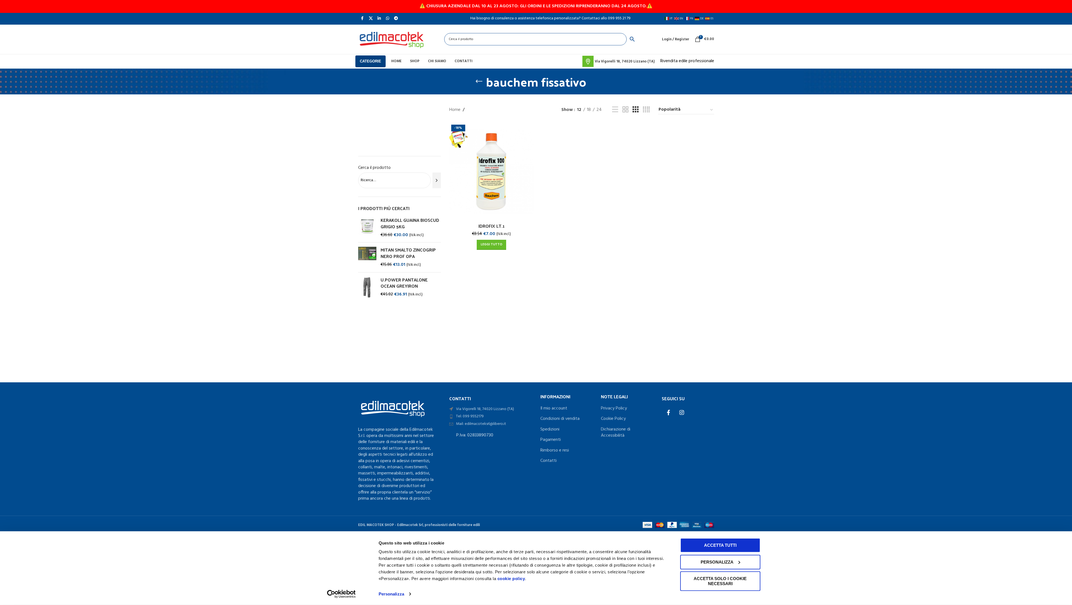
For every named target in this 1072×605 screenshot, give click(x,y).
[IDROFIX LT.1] (491, 172)
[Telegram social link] (396, 18)
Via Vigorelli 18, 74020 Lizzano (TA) (485, 409)
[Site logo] (391, 39)
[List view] (615, 110)
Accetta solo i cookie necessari (720, 581)
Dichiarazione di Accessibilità (615, 432)
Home (454, 109)
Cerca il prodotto (374, 168)
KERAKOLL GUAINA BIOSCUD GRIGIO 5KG (410, 223)
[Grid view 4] (646, 110)
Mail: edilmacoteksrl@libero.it (481, 424)
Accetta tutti (720, 545)
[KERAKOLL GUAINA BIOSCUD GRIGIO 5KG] (367, 227)
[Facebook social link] (362, 18)
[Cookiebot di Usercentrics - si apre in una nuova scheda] (341, 594)
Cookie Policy (613, 419)
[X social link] (371, 18)
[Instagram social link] (682, 413)
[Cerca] (436, 180)
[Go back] (479, 81)
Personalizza (391, 594)
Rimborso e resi (554, 450)
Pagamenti (550, 440)
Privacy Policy (614, 408)
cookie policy (511, 578)
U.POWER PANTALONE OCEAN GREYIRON (404, 283)
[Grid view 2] (625, 110)
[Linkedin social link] (379, 18)
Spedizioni (549, 429)
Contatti (548, 461)
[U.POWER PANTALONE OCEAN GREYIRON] (367, 287)
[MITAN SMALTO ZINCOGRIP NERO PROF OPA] (367, 257)
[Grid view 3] (636, 110)
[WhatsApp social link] (387, 18)
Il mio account (553, 408)
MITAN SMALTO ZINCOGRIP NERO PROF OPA (408, 253)
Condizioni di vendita (560, 419)
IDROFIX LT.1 (491, 226)
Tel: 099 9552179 (470, 416)
